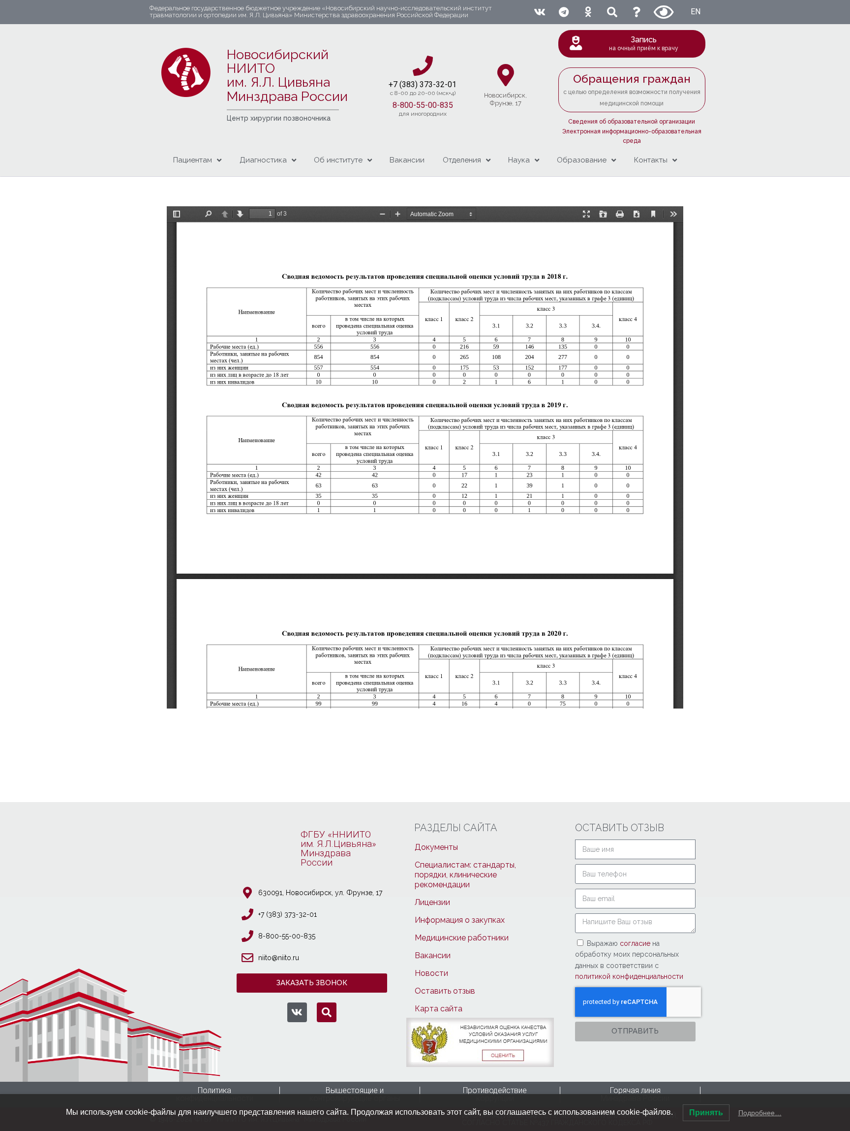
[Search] (612, 12)
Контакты (651, 160)
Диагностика (263, 160)
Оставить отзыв (445, 991)
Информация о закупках (460, 920)
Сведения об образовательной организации (631, 121)
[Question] (637, 12)
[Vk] (539, 12)
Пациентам (192, 160)
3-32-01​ (442, 84)
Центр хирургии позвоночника (279, 118)
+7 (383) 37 (408, 84)
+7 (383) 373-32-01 (287, 914)
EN (695, 11)
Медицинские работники (462, 937)
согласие (636, 943)
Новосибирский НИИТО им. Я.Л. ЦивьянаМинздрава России (287, 75)
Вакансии (407, 160)
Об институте (338, 160)
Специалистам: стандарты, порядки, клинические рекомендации (465, 874)
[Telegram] (563, 12)
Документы (436, 847)
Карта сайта (438, 1008)
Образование (582, 160)
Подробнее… (760, 1113)
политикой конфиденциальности (629, 976)
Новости (431, 973)
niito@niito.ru (278, 958)
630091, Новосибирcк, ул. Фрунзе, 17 (320, 893)
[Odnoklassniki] (588, 12)
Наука (519, 160)
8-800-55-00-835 (423, 105)
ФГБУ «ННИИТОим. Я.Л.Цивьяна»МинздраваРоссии (338, 848)
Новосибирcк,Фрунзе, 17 (505, 99)
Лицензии (432, 902)
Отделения (462, 160)
